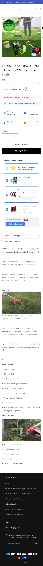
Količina (4, 132)
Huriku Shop (18, 562)
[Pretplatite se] (35, 543)
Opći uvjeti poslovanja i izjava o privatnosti (20, 489)
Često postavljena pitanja (14, 514)
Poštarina (14, 83)
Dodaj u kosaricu (15, 224)
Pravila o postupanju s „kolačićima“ (18, 494)
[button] (2, 8)
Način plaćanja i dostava (14, 499)
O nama (7, 483)
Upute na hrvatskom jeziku (15, 509)
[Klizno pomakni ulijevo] (16, 60)
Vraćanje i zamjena (11, 504)
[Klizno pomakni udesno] (26, 60)
